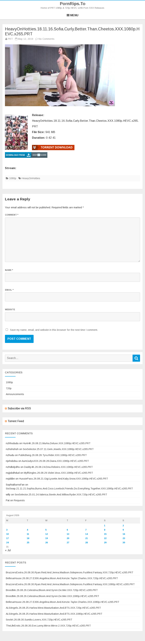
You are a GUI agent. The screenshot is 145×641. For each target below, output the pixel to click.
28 (86, 542)
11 (28, 534)
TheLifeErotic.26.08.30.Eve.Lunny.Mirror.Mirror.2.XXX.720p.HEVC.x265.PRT (48, 625)
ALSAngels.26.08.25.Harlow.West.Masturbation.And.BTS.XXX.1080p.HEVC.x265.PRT (54, 613)
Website (10, 309)
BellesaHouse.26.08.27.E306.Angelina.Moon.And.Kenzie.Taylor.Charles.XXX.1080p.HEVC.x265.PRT (62, 602)
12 (46, 534)
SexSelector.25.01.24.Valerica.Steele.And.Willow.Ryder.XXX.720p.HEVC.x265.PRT (61, 494)
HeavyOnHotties (31, 178)
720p (8, 388)
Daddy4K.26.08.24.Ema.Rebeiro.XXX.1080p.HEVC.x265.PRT (58, 467)
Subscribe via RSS (19, 408)
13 (68, 534)
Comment (11, 215)
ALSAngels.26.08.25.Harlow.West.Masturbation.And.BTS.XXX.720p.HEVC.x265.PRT (53, 607)
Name (9, 270)
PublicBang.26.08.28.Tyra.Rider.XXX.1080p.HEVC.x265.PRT (53, 455)
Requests (19, 500)
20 (68, 538)
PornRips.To (72, 4)
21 (86, 538)
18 (28, 538)
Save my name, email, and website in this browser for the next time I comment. (54, 329)
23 (124, 538)
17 (7, 538)
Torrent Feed (16, 421)
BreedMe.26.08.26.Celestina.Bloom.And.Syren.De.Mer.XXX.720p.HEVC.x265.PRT (52, 590)
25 (28, 542)
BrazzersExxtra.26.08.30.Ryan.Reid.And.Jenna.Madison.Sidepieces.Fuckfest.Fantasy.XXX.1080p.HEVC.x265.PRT (70, 584)
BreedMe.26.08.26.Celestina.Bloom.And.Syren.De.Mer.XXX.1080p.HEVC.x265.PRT (52, 596)
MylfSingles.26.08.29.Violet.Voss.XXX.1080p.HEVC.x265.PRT (58, 472)
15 (105, 534)
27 (68, 542)
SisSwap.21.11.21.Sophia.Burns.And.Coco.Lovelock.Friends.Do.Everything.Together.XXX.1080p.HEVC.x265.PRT (69, 488)
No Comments (46, 38)
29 (105, 542)
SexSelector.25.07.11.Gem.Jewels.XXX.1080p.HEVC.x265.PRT (58, 449)
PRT (10, 38)
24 (7, 542)
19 (46, 538)
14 (86, 534)
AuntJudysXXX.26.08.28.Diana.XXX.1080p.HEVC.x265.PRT (55, 461)
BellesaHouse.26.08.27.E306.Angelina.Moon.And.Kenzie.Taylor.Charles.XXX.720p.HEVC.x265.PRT (62, 578)
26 (46, 542)
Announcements (15, 394)
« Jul (8, 550)
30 (124, 542)
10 (7, 534)
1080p (12, 178)
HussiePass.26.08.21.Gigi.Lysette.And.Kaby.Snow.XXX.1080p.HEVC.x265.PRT (63, 478)
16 (124, 534)
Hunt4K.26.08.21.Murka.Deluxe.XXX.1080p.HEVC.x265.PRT (57, 443)
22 (105, 538)
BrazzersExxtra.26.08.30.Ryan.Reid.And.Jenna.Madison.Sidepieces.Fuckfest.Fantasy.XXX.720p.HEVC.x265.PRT (69, 572)
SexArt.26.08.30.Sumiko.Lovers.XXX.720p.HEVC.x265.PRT (39, 619)
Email (9, 290)
